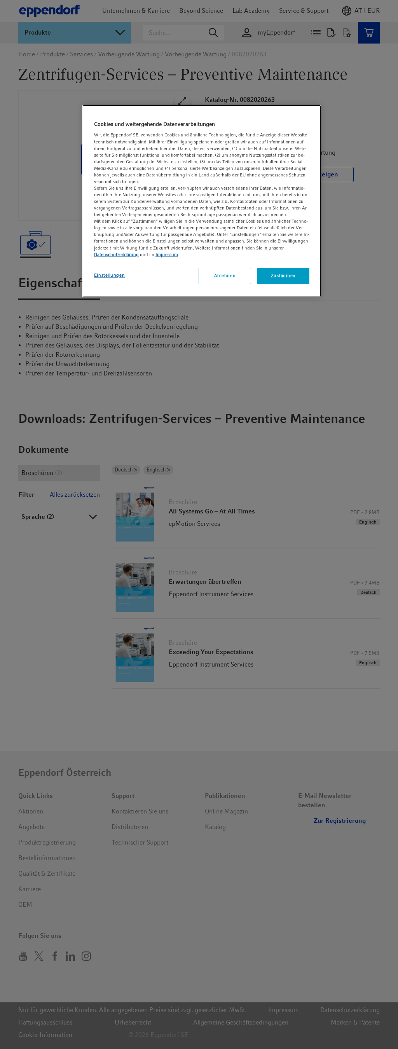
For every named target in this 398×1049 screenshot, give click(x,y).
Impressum (166, 254)
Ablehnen (225, 275)
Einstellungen (109, 275)
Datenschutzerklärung (116, 254)
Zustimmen (283, 275)
